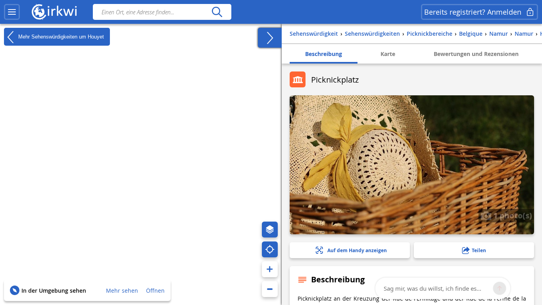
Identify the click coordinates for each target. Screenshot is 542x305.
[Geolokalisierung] (270, 249)
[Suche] (216, 12)
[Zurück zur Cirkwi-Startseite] (54, 12)
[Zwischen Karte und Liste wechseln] (270, 38)
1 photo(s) (511, 215)
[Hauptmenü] (12, 12)
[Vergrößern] (270, 269)
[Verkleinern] (270, 289)
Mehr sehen (122, 290)
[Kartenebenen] (270, 229)
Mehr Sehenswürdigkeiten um (60, 36)
